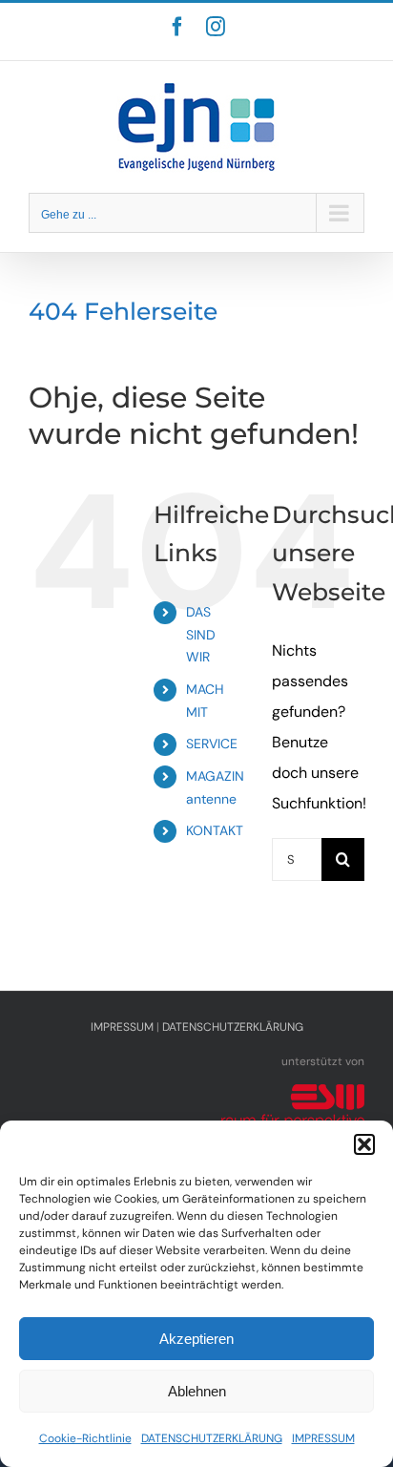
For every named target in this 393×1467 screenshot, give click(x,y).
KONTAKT (214, 830)
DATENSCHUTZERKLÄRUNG (211, 1438)
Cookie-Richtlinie (85, 1438)
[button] (364, 1144)
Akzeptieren (196, 1339)
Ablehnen (197, 1391)
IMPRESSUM (323, 1438)
